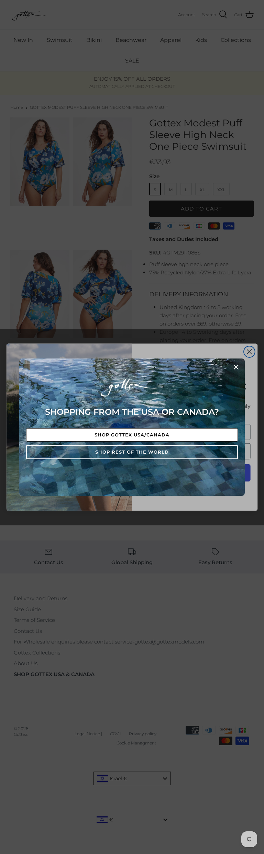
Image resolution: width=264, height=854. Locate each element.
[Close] (236, 367)
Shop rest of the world (132, 452)
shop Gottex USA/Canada (132, 434)
